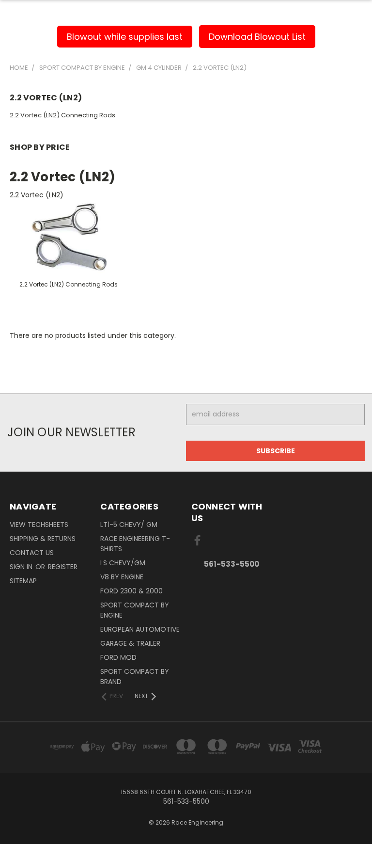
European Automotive (140, 629)
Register (63, 567)
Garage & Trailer (130, 643)
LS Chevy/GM (122, 563)
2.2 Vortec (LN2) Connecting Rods (62, 115)
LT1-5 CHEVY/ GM (128, 524)
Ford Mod (118, 657)
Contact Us (32, 552)
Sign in (22, 567)
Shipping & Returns (43, 538)
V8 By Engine (121, 577)
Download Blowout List (257, 37)
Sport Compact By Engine (134, 610)
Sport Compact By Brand (134, 676)
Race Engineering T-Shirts (135, 544)
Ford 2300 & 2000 (131, 591)
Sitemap (23, 581)
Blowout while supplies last (125, 37)
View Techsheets (39, 524)
